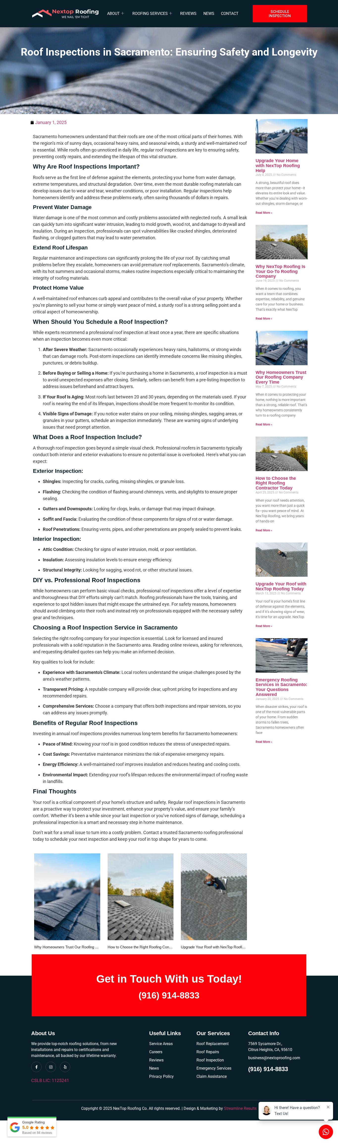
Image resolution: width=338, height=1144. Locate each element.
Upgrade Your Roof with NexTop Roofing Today (219, 947)
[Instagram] (51, 1067)
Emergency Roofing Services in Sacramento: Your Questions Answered (281, 687)
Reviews (188, 13)
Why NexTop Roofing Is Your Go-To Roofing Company (280, 271)
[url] (67, 896)
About (113, 13)
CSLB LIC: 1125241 (50, 1080)
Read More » (264, 212)
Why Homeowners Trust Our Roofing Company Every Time (82, 947)
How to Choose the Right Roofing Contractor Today (149, 947)
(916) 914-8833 (169, 995)
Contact (230, 13)
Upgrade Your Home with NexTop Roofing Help (278, 165)
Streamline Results (240, 1108)
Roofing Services (150, 13)
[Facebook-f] (36, 1067)
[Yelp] (65, 1067)
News (208, 13)
